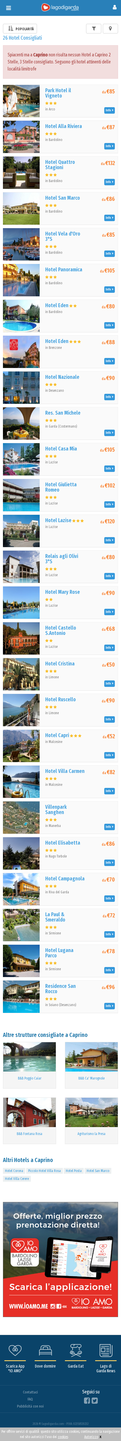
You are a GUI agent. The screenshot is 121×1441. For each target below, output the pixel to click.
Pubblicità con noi (30, 1406)
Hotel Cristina (60, 663)
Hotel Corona (14, 1171)
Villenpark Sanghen (56, 809)
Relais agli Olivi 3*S (61, 559)
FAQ (30, 1399)
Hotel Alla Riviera (63, 126)
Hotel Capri (57, 735)
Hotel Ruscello (60, 699)
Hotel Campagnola (65, 878)
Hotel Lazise (58, 520)
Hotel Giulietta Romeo (61, 487)
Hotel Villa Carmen (65, 771)
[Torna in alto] (104, 1424)
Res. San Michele (62, 413)
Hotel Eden (56, 305)
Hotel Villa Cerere (17, 1179)
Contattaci (30, 1392)
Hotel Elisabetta (62, 843)
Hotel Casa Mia (61, 448)
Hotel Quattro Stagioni (60, 165)
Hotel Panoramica (63, 269)
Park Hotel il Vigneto (58, 93)
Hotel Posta (74, 1171)
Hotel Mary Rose (62, 592)
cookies (63, 1437)
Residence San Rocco (60, 989)
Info (109, 110)
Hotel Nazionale (62, 377)
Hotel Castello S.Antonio (60, 630)
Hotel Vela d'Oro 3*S (62, 236)
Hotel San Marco (62, 198)
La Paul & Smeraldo (55, 917)
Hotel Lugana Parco (59, 953)
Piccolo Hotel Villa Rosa (44, 1171)
